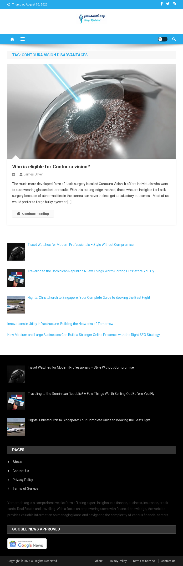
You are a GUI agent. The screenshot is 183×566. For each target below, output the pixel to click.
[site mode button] (163, 39)
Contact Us (21, 471)
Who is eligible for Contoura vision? (51, 167)
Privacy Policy (23, 480)
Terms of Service (25, 488)
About (17, 462)
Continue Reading (35, 214)
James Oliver (33, 174)
